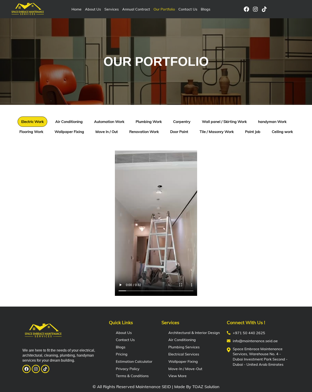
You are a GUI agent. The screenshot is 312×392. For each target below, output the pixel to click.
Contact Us (187, 9)
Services (111, 9)
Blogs (205, 9)
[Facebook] (246, 9)
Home (76, 9)
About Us (93, 9)
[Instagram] (255, 9)
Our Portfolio (164, 9)
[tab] (32, 122)
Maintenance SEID (153, 386)
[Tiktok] (264, 9)
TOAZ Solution (205, 386)
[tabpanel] (156, 220)
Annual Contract (136, 9)
